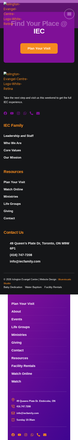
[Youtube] (12, 113)
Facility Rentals (23, 366)
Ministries (11, 196)
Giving (8, 211)
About (16, 311)
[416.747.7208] (13, 406)
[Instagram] (18, 113)
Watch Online (13, 189)
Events (16, 319)
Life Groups (12, 204)
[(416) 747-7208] (39, 255)
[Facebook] (5, 113)
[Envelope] (38, 113)
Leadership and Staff (19, 136)
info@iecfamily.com (28, 413)
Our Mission (12, 157)
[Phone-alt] (31, 113)
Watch (16, 381)
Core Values (12, 150)
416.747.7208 (24, 406)
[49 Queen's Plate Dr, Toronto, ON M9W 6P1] (39, 246)
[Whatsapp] (25, 113)
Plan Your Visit (14, 182)
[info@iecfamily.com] (39, 261)
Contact (9, 218)
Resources (19, 358)
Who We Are (12, 143)
